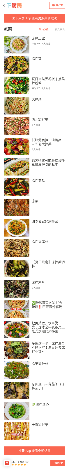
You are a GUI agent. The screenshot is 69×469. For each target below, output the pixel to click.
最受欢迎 (59, 29)
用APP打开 (57, 5)
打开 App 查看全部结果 (34, 451)
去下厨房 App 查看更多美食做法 (34, 18)
